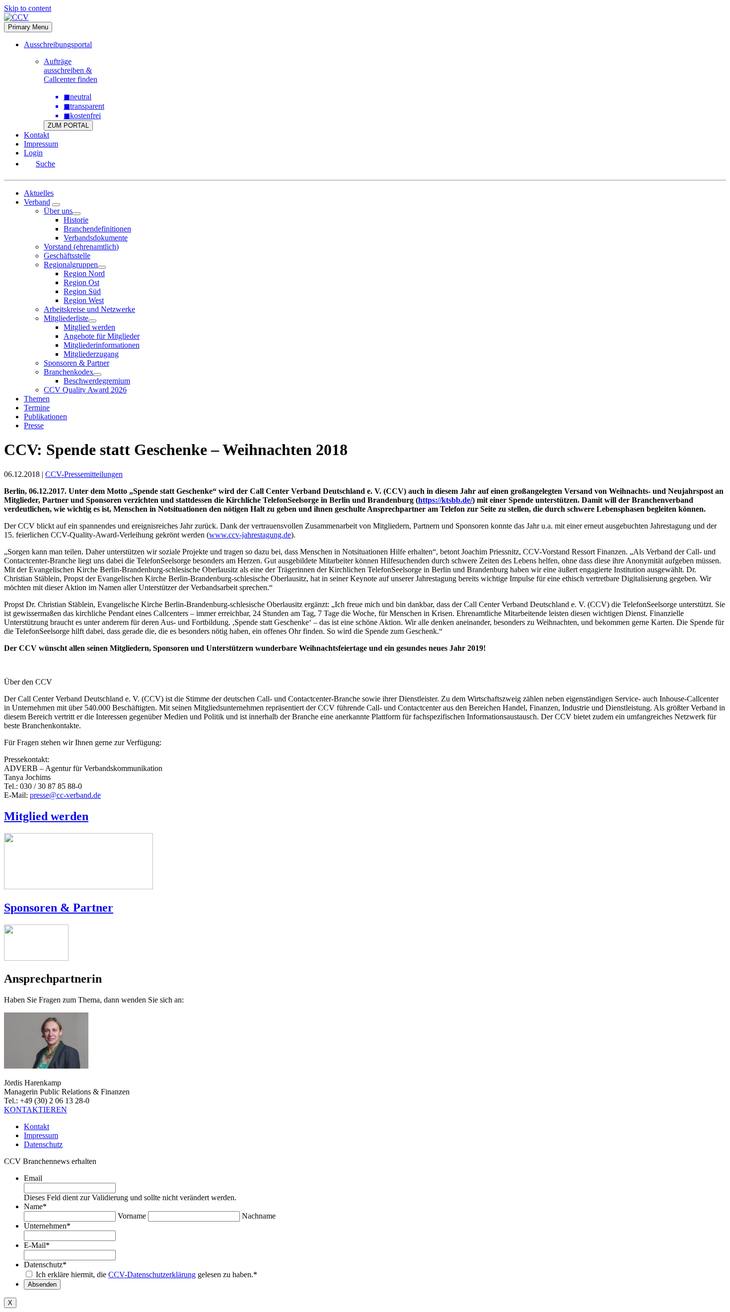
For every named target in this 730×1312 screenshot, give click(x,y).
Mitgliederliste (66, 318)
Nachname (259, 1216)
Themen (37, 398)
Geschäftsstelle (67, 255)
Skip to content (27, 8)
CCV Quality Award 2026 (85, 390)
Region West (84, 300)
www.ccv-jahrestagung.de (250, 535)
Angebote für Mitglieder (102, 336)
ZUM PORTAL (68, 125)
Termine (37, 407)
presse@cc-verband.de (65, 795)
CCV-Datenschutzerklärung (152, 1274)
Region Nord (84, 273)
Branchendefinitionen (97, 229)
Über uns (58, 211)
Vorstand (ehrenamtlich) (81, 246)
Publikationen (45, 416)
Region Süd (82, 291)
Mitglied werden (89, 327)
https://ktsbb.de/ (445, 500)
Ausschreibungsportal (58, 44)
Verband (37, 202)
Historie (76, 220)
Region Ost (81, 282)
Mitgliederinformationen (102, 345)
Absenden (42, 1284)
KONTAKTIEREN (35, 1109)
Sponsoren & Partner (76, 363)
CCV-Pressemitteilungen (84, 474)
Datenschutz (43, 1144)
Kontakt (36, 135)
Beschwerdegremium (97, 381)
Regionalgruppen (71, 264)
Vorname (132, 1216)
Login (33, 153)
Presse (34, 425)
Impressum (41, 144)
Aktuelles (39, 193)
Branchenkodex (68, 372)
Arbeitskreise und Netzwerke (89, 309)
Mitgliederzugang (91, 354)
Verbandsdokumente (96, 237)
